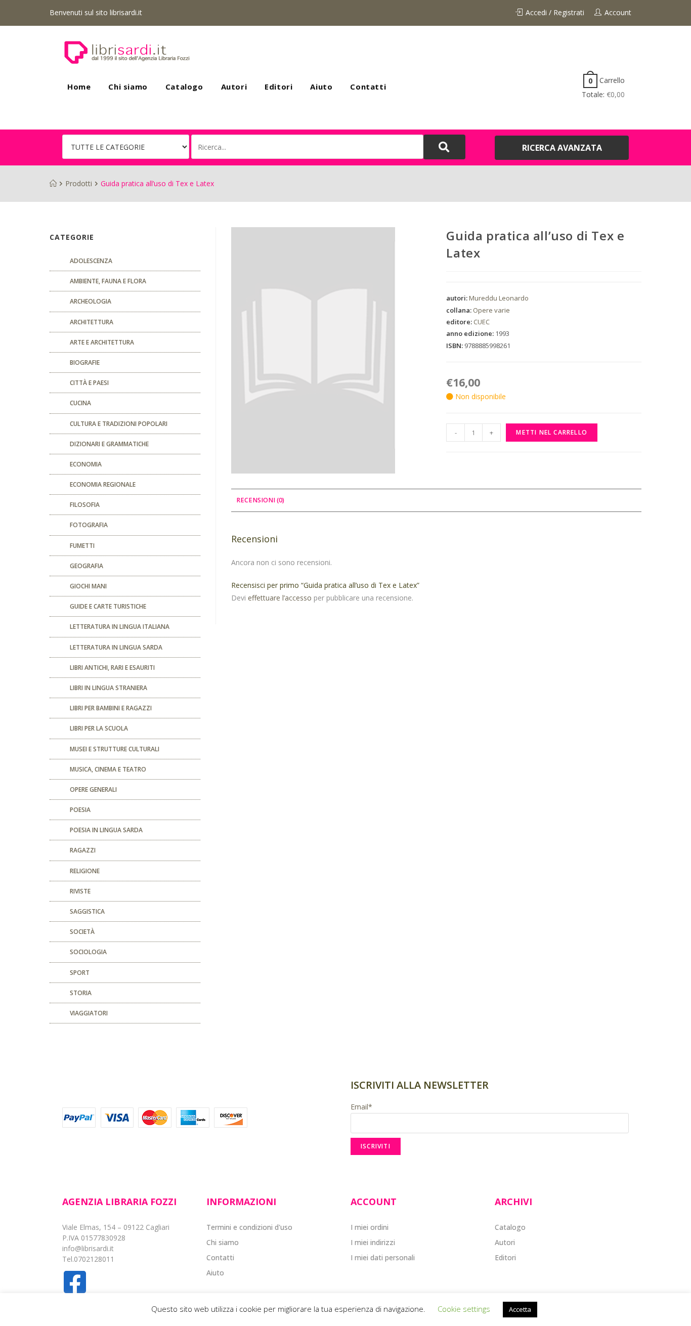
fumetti (82, 545)
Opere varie (491, 310)
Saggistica (87, 911)
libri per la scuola (99, 728)
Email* (361, 1106)
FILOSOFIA (85, 504)
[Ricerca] (307, 147)
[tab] (260, 500)
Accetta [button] (520, 1309)
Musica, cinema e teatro (108, 769)
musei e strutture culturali (114, 749)
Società (82, 931)
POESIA (80, 809)
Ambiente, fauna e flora (108, 281)
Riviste (80, 891)
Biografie (85, 362)
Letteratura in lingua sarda (116, 647)
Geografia (86, 566)
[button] (562, 148)
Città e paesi (89, 382)
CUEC (481, 321)
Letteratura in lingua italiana (119, 626)
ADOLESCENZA (91, 260)
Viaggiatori (89, 1013)
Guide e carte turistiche (108, 606)
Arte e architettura (102, 342)
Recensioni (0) (260, 500)
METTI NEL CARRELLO (551, 432)
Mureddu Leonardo (499, 298)
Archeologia (90, 301)
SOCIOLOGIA (88, 952)
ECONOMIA (86, 464)
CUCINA (80, 403)
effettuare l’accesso (280, 598)
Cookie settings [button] (464, 1309)
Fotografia (89, 525)
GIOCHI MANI (88, 586)
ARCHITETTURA (91, 322)
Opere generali (93, 789)
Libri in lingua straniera (108, 687)
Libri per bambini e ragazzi (111, 708)
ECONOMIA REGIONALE (103, 484)
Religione (85, 871)
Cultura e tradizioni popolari (118, 423)
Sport (80, 972)
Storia (81, 993)
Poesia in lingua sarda (106, 830)
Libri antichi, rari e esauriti (112, 667)
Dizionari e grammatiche (109, 444)
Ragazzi (83, 850)
